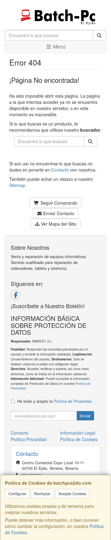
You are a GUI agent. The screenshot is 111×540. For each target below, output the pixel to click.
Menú (58, 46)
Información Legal (77, 433)
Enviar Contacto (58, 213)
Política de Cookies (78, 439)
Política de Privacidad (72, 401)
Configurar (17, 493)
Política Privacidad (29, 439)
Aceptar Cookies (72, 493)
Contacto (60, 170)
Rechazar (42, 493)
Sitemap (17, 185)
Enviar (85, 415)
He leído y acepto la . (54, 401)
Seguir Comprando (58, 203)
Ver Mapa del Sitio (58, 224)
